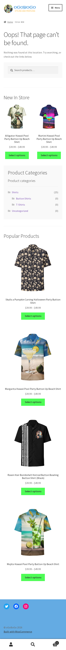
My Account (11, 644)
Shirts (15, 192)
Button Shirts (23, 198)
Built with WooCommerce (18, 631)
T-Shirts (20, 204)
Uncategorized (20, 210)
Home (10, 22)
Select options (17, 155)
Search (33, 644)
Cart (51, 641)
